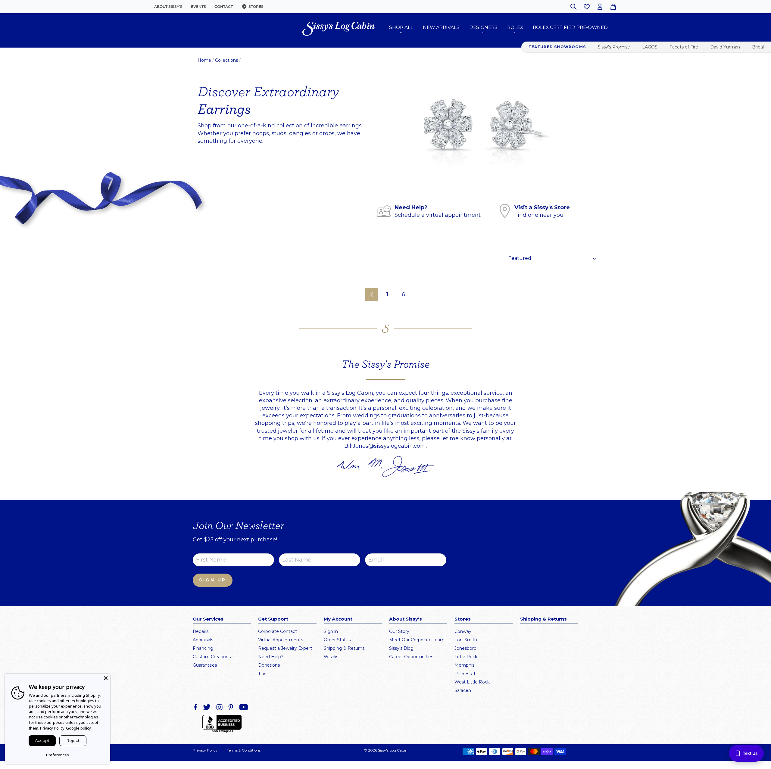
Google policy (78, 728)
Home (204, 60)
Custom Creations (212, 656)
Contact (223, 6)
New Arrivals (441, 27)
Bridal (758, 47)
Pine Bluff (464, 673)
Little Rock (465, 656)
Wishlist (332, 656)
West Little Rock (472, 682)
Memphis (464, 665)
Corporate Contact (277, 631)
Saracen (462, 690)
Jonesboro (465, 648)
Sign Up (212, 580)
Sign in (331, 631)
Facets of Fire (684, 47)
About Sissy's (168, 6)
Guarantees (205, 665)
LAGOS (649, 47)
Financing (203, 648)
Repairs (200, 631)
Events (198, 6)
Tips (262, 673)
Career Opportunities (411, 656)
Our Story (399, 631)
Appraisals (203, 640)
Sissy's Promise (614, 47)
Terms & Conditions (244, 750)
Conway (462, 631)
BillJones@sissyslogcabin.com (385, 446)
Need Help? (270, 656)
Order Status (337, 640)
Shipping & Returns (344, 648)
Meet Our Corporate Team (417, 640)
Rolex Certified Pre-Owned (570, 27)
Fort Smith (465, 640)
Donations (269, 665)
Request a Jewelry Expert (285, 648)
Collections (226, 60)
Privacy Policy (205, 750)
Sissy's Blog (401, 648)
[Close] (106, 678)
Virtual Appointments (280, 640)
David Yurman (725, 47)
